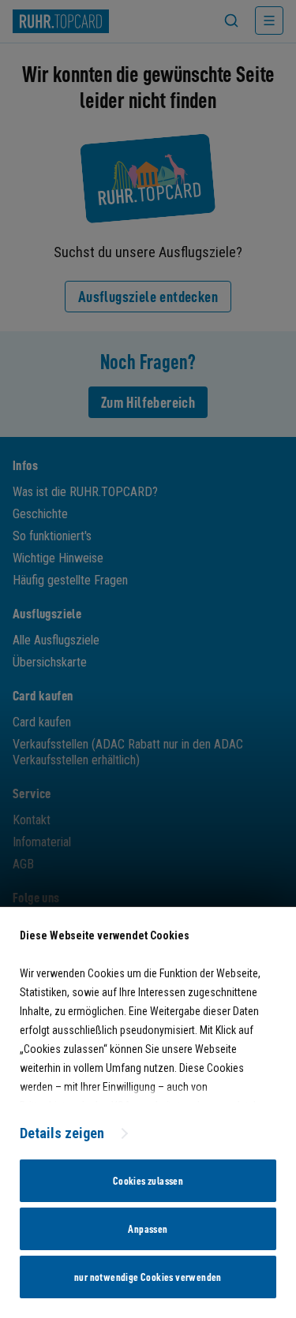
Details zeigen (62, 1133)
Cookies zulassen (148, 1180)
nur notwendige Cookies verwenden (148, 1277)
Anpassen (147, 1228)
